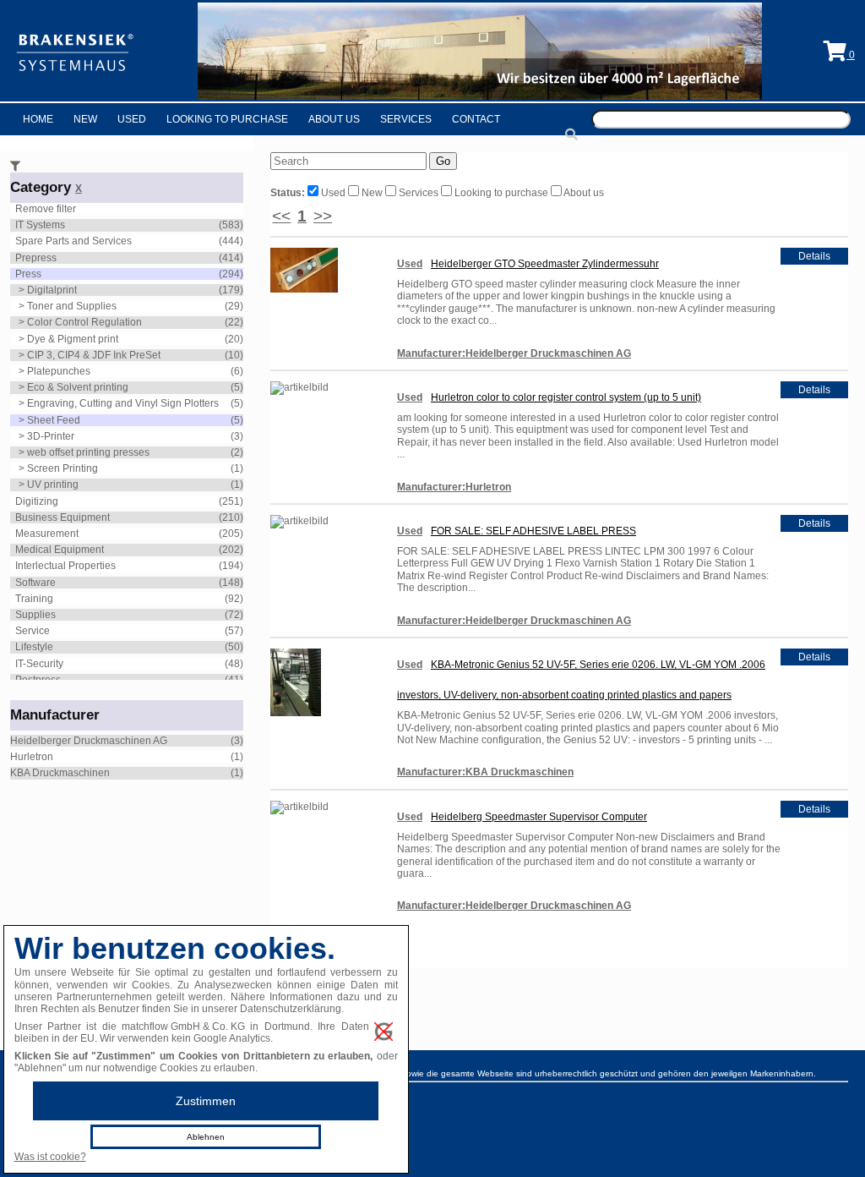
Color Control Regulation (84, 322)
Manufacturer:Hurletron (454, 487)
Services (406, 119)
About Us (334, 119)
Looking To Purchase (227, 119)
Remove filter (45, 209)
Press (28, 274)
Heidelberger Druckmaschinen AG (88, 741)
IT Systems (40, 225)
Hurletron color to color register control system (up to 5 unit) (566, 397)
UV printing (53, 484)
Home (38, 119)
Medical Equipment (59, 550)
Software (35, 582)
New (85, 119)
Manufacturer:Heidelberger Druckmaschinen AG (514, 353)
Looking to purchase (501, 193)
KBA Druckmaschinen (60, 773)
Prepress (36, 258)
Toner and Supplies (72, 306)
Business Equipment (62, 517)
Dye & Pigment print (72, 339)
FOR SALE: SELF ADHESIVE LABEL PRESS (533, 531)
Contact (476, 119)
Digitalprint (52, 290)
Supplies (35, 615)
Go (443, 161)
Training (34, 599)
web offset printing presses (88, 452)
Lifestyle (34, 647)
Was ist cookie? (50, 1157)
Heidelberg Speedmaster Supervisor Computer (539, 817)
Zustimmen (206, 1101)
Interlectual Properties (65, 566)
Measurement (47, 533)
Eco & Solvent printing (77, 387)
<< (281, 216)
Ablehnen (206, 1136)
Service (32, 631)
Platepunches (58, 371)
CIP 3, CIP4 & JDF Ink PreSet (93, 355)
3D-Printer (50, 436)
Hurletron (31, 757)
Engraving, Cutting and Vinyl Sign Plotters (123, 403)
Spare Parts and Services (73, 241)
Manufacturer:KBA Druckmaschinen (485, 772)
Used (131, 119)
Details (814, 256)
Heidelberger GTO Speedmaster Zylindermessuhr (545, 264)
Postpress (38, 680)
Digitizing (36, 501)
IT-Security (39, 664)
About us (583, 193)
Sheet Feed (53, 420)
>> (322, 216)
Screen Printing (62, 468)
